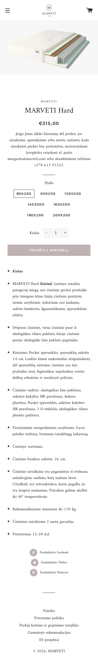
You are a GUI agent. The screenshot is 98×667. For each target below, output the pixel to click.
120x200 (73, 194)
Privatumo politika (49, 618)
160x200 (62, 204)
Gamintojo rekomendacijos (49, 632)
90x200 (48, 194)
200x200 (62, 215)
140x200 (36, 204)
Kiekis (34, 233)
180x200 (35, 215)
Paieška (49, 610)
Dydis (49, 183)
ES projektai (49, 639)
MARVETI (56, 651)
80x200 (24, 194)
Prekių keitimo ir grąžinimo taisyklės (49, 625)
